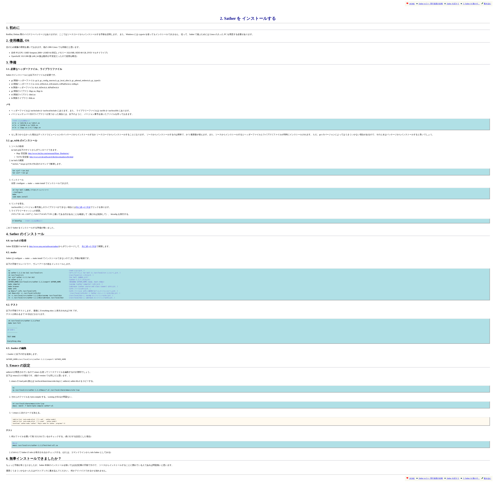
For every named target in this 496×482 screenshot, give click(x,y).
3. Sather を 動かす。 (471, 4)
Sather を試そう (452, 4)
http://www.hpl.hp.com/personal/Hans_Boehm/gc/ (48, 153)
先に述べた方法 (83, 207)
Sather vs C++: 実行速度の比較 (430, 4)
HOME (412, 4)
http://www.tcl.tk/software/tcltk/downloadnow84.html (51, 157)
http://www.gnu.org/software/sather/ (44, 246)
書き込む (487, 4)
